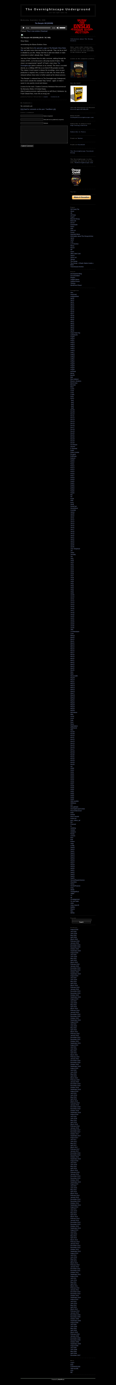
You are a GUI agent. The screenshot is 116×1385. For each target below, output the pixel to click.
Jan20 (72, 535)
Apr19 (72, 317)
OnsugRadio (74, 807)
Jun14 (72, 604)
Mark (72, 674)
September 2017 (75, 1136)
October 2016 (74, 1157)
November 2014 (75, 1201)
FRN (71, 500)
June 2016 (73, 1164)
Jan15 (72, 525)
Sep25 (72, 878)
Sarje (72, 843)
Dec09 (72, 412)
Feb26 (72, 493)
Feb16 (72, 473)
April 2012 (73, 1261)
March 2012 (74, 1263)
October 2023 (74, 995)
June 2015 (73, 1188)
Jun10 (72, 597)
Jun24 (72, 624)
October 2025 (74, 949)
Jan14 (72, 523)
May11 (72, 681)
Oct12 (72, 774)
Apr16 (72, 312)
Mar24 (72, 666)
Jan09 (72, 514)
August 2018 (74, 1114)
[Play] (23, 28)
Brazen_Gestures (75, 381)
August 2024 (74, 976)
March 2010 (74, 1309)
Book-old (73, 221)
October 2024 (74, 972)
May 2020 (73, 1074)
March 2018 (74, 1124)
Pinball (72, 814)
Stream (72, 259)
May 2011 (73, 1282)
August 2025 (74, 953)
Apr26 (72, 331)
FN (71, 497)
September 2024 (75, 974)
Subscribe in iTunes (78, 131)
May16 (72, 691)
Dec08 (72, 410)
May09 (72, 678)
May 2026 (73, 935)
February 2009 (75, 1334)
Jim (71, 550)
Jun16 (72, 608)
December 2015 (75, 1176)
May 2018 (73, 1120)
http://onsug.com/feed (78, 125)
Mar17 (72, 653)
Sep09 (72, 847)
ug (71, 897)
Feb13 (72, 468)
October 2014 (74, 1203)
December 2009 (75, 1315)
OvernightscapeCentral (77, 809)
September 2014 (75, 1205)
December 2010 (75, 1292)
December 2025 (75, 945)
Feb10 (72, 462)
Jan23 (72, 541)
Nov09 (72, 734)
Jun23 (72, 622)
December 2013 (75, 1222)
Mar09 (72, 637)
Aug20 (72, 358)
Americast (73, 294)
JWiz (71, 629)
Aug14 (72, 346)
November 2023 (75, 993)
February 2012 (75, 1265)
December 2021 (75, 1037)
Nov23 (72, 760)
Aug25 (72, 367)
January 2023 (74, 1012)
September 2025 (75, 951)
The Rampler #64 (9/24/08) (44, 23)
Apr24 (72, 327)
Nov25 (72, 764)
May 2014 (73, 1213)
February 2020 (75, 1080)
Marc (72, 672)
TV (71, 895)
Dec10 (72, 223)
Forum (72, 232)
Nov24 (72, 762)
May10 (72, 680)
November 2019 (75, 1085)
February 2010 (75, 1311)
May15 (72, 689)
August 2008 (74, 1346)
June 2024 (73, 979)
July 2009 (73, 1324)
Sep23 (72, 874)
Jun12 (72, 601)
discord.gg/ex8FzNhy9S (79, 109)
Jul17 (72, 575)
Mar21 (72, 660)
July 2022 (73, 1024)
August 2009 (74, 1322)
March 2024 (74, 985)
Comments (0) (55, 96)
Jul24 (72, 589)
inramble (73, 510)
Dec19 (72, 431)
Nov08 (72, 732)
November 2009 (75, 1317)
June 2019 (73, 1095)
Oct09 (72, 768)
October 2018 (74, 1110)
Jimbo (72, 552)
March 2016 (74, 1170)
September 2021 (75, 1043)
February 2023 (75, 1010)
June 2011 (73, 1280)
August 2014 (74, 1207)
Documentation (75, 275)
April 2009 (73, 1330)
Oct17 (72, 784)
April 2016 (73, 1168)
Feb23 (72, 487)
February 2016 (75, 1172)
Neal (71, 722)
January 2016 (74, 1174)
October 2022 (74, 1018)
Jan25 (72, 545)
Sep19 (72, 866)
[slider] (63, 28)
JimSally (73, 554)
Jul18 (72, 577)
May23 (72, 705)
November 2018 (75, 1109)
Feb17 (72, 475)
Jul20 (72, 581)
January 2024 (74, 989)
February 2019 (75, 1103)
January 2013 (74, 1243)
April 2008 (73, 1353)
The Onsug (73, 261)
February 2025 (75, 964)
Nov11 (72, 737)
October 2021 (74, 1041)
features (72, 458)
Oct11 (72, 772)
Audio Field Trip (75, 333)
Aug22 (72, 362)
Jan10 (72, 516)
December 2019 (75, 1084)
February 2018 (75, 1126)
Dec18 (72, 429)
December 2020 (75, 1060)
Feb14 (72, 469)
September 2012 (75, 1251)
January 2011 (74, 1290)
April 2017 (73, 1145)
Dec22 (72, 437)
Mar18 (72, 654)
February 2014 (75, 1218)
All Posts (73, 215)
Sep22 (72, 872)
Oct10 (72, 251)
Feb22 (72, 485)
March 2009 (74, 1332)
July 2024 (73, 978)
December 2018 (75, 1107)
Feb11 (72, 226)
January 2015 (74, 1197)
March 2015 (74, 1193)
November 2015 (75, 1178)
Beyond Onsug (75, 219)
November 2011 (75, 1270)
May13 (72, 685)
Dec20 (72, 433)
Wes (71, 911)
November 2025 (75, 947)
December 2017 (75, 1130)
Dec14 (72, 421)
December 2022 (75, 1014)
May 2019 (73, 1097)
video (72, 903)
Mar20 (72, 658)
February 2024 (75, 987)
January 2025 (74, 966)
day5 (72, 408)
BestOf (72, 375)
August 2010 (74, 1299)
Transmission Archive (77, 267)
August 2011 (74, 1276)
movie (72, 716)
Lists (71, 242)
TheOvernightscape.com (84, 162)
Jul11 (72, 564)
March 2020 (74, 1078)
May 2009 (73, 1328)
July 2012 (73, 1255)
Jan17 (72, 529)
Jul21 (72, 583)
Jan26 (72, 547)
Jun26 (72, 628)
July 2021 (73, 1047)
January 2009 (74, 1336)
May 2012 (73, 1259)
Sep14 (72, 857)
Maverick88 (74, 676)
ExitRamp (73, 456)
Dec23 (72, 439)
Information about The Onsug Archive (81, 236)
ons (71, 805)
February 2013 (75, 1242)
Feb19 (72, 479)
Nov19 (72, 753)
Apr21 (72, 321)
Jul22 (72, 585)
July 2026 (73, 931)
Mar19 (72, 656)
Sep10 (72, 255)
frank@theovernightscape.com (82, 117)
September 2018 (75, 1112)
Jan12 (72, 520)
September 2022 (75, 1020)
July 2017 (73, 1139)
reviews (72, 836)
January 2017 (74, 1151)
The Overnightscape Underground (58, 9)
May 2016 (73, 1166)
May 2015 (73, 1190)
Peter (72, 812)
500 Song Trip (74, 209)
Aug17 (72, 352)
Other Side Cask (75, 253)
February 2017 (75, 1149)
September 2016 (75, 1159)
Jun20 (72, 616)
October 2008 (74, 1342)
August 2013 (74, 1230)
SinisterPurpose (75, 886)
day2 (72, 402)
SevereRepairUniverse (77, 880)
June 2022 (73, 1026)
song (72, 888)
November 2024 (75, 970)
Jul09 (72, 560)
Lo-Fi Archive (74, 244)
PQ (71, 822)
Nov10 (72, 248)
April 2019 (73, 1099)
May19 (72, 697)
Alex (71, 292)
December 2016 (75, 1153)
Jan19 (72, 533)
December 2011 (75, 1268)
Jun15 (72, 606)
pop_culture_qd (75, 820)
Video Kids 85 (74, 905)
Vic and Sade (74, 901)
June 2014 (73, 1211)
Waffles (72, 907)
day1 (72, 400)
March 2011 (74, 1286)
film (71, 495)
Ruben (72, 841)
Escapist (73, 454)
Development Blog (76, 274)
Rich (71, 837)
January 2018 (74, 1128)
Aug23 (72, 364)
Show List (73, 257)
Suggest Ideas (74, 279)
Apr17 (72, 313)
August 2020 (74, 1068)
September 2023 (75, 997)
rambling (73, 828)
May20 (72, 699)
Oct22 (72, 793)
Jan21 (72, 537)
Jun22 (72, 620)
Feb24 (72, 489)
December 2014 (75, 1199)
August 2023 (74, 999)
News (72, 724)
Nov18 (72, 751)
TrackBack (51, 109)
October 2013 (74, 1226)
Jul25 (72, 591)
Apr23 (72, 325)
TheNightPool (74, 891)
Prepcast (73, 824)
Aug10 (72, 217)
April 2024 (73, 983)
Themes (72, 283)
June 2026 (73, 933)
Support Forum (75, 281)
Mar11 (72, 246)
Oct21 (72, 791)
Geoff (72, 504)
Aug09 (72, 337)
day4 (72, 406)
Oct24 (72, 797)
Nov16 (72, 747)
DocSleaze (73, 444)
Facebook (81, 144)
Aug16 (72, 350)
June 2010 (73, 1303)
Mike (71, 714)
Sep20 (72, 868)
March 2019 (74, 1101)
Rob (71, 839)
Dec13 (72, 419)
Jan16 (72, 527)
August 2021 (74, 1045)
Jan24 (72, 543)
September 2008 (75, 1344)
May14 (72, 687)
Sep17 (72, 863)
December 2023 (75, 991)
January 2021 (74, 1059)
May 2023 (73, 1005)
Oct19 (72, 787)
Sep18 (72, 865)
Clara (72, 392)
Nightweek (73, 728)
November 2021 (75, 1039)
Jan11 (72, 238)
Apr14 (72, 308)
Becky (72, 373)
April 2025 (73, 960)
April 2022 (73, 1030)
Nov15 (72, 745)
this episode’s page (40, 48)
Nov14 (72, 743)
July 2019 (73, 1093)
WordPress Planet (76, 285)
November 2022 (75, 1016)
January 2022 (74, 1035)
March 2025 (74, 962)
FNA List (73, 230)
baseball (73, 371)
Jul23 (72, 587)
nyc (71, 766)
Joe (71, 556)
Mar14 (72, 647)
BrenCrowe (73, 383)
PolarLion (73, 818)
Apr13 (72, 306)
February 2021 (75, 1057)
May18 (72, 695)
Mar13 (72, 645)
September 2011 (75, 1274)
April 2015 (73, 1191)
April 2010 (73, 1307)
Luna (72, 633)
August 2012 (74, 1253)
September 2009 (75, 1321)
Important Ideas (75, 234)
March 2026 (74, 939)
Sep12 (72, 853)
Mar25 (72, 668)
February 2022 (75, 1033)
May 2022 (73, 1028)
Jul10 (72, 240)
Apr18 (72, 315)
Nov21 (72, 757)
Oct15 (72, 780)
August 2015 (74, 1184)
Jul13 (72, 568)
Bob (71, 377)
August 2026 (74, 929)
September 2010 (75, 1297)
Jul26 (72, 593)
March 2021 (74, 1055)
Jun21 (72, 618)
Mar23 (72, 664)
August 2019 (74, 1091)
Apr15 (72, 310)
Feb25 (72, 491)
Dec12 (72, 418)
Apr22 (72, 323)
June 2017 (73, 1141)
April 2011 (73, 1284)
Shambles (73, 882)
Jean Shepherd (75, 549)
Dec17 (72, 427)
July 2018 (73, 1116)
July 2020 (73, 1070)
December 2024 (75, 968)
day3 (72, 404)
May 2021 (73, 1051)
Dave (72, 396)
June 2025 (73, 956)
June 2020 (73, 1072)
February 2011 (74, 1288)
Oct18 (72, 786)
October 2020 (74, 1064)
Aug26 (72, 369)
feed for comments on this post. (33, 109)
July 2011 (73, 1278)
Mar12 (72, 643)
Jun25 (72, 626)
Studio (72, 890)
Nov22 (72, 759)
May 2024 (73, 981)
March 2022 (74, 1031)
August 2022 (74, 1022)
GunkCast (73, 506)
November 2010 (75, 1293)
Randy (72, 834)
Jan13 (72, 522)
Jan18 (72, 531)
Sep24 (72, 876)
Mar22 (72, 662)
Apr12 (72, 304)
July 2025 (73, 954)
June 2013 (73, 1234)
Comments (75, 1366)
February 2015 (75, 1195)
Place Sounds (74, 816)
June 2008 (73, 1349)
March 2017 (74, 1147)
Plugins (72, 277)
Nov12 (72, 739)
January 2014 (74, 1220)
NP (71, 249)
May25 (72, 708)
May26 (72, 710)
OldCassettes (74, 801)
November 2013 (75, 1224)
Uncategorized (75, 899)
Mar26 (72, 670)
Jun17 (72, 610)
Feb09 (72, 460)
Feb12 (72, 466)
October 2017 (74, 1134)
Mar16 (72, 651)
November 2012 (75, 1247)
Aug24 (72, 366)
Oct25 (72, 799)
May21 (72, 701)
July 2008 (73, 1347)
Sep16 (72, 861)
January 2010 (74, 1313)
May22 (72, 703)
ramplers (73, 832)
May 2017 (73, 1143)
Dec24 (72, 441)
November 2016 (75, 1155)
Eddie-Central (74, 452)
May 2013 (73, 1236)
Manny (72, 635)
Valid (74, 1368)
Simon (72, 884)
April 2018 (73, 1122)
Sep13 (72, 855)
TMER (72, 893)
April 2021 (73, 1053)
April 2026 (73, 937)
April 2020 (73, 1076)
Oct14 (72, 778)
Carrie (72, 389)
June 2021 (73, 1049)
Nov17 (72, 749)
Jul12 (72, 566)
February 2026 (75, 941)
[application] (44, 28)
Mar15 (72, 649)
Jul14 (72, 570)
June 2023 (73, 1003)
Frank (72, 498)
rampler (45, 96)
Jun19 (72, 614)
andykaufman (74, 296)
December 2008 (75, 1338)
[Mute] (58, 28)
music (72, 718)
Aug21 (72, 360)
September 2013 (75, 1228)
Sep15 (72, 859)
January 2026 (74, 943)
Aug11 (72, 340)
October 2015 (74, 1180)
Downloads (73, 224)
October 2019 (74, 1087)
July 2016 (73, 1162)
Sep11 (72, 851)
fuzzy (72, 502)
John (72, 558)
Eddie (72, 450)
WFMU (72, 913)
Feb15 (72, 471)
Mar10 (72, 639)
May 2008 (73, 1351)
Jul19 (72, 579)
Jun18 (72, 612)
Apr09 (72, 298)
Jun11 (72, 599)
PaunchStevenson (76, 811)
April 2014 (73, 1215)
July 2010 (73, 1301)
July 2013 (73, 1232)
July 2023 (73, 1001)
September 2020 (75, 1066)
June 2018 (73, 1118)
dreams (72, 446)
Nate (71, 720)
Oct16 (72, 782)
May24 (72, 706)
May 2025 (73, 958)
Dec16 (72, 425)
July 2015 (73, 1186)
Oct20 (72, 789)
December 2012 (75, 1245)
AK (71, 213)
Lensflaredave (74, 631)
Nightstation (74, 726)
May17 (72, 693)
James (72, 512)
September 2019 (75, 1089)
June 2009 (73, 1326)
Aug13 (72, 344)
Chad (72, 391)
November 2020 (75, 1062)
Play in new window (33, 31)
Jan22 (72, 539)
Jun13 (72, 603)
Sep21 (72, 870)
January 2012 (74, 1267)
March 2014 (74, 1216)
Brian (72, 387)
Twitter (80, 138)
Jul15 (72, 572)
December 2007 (75, 1355)
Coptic (72, 394)
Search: (73, 918)
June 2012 (73, 1257)
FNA (71, 228)
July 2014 (73, 1209)
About (72, 211)
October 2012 (74, 1249)
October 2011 (74, 1272)
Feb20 (72, 481)
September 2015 (75, 1182)
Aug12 (72, 342)
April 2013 (73, 1238)
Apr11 (72, 302)
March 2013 (74, 1240)
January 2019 (74, 1105)
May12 (72, 683)
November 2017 (75, 1132)
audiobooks (74, 335)
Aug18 (72, 354)
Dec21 (72, 435)
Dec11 (72, 416)
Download (44, 31)
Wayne (72, 909)
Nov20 (72, 755)
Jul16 (72, 574)
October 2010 (74, 1295)
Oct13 (72, 776)
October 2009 (74, 1319)
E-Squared (73, 448)
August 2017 (74, 1137)
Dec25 (72, 443)
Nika (71, 730)
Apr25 (72, 329)
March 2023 (74, 1008)
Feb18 (72, 477)
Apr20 (72, 319)
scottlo (72, 845)
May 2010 (73, 1305)
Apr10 (72, 300)
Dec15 (72, 423)
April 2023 (73, 1006)
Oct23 (72, 795)
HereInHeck (74, 508)
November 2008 (75, 1340)
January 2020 (74, 1082)
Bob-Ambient (74, 379)
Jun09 (72, 595)
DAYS (72, 398)
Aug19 (72, 356)
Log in (72, 1362)
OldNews (73, 803)
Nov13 (72, 741)
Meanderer (73, 712)
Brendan (73, 385)
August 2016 (74, 1161)
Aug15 (72, 348)
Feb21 (72, 483)
